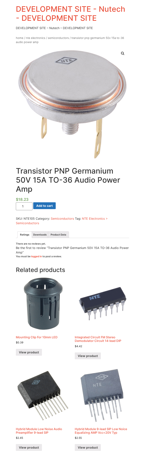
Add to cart (44, 206)
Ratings (24, 234)
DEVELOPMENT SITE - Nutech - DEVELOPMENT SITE (70, 13)
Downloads (40, 234)
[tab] (24, 234)
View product (29, 352)
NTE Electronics (35, 38)
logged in (36, 256)
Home (19, 38)
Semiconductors (58, 38)
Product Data (58, 234)
